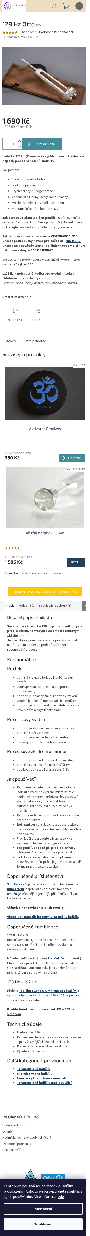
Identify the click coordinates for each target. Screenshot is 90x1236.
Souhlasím (43, 1224)
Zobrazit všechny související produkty (45, 592)
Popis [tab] (10, 605)
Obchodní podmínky (16, 1144)
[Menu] (79, 6)
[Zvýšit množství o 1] (19, 141)
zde (61, 1196)
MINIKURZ (73, 241)
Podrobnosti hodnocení (56, 32)
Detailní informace (15, 297)
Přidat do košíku (45, 144)
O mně (7, 1131)
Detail (76, 562)
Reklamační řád (13, 1150)
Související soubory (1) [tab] (55, 605)
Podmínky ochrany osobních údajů (26, 1137)
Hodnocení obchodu (16, 1125)
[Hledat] (54, 6)
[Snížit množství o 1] (19, 146)
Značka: (22, 37)
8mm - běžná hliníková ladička (26, 573)
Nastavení (43, 1208)
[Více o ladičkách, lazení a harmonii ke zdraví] (30, 1177)
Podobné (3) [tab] (27, 605)
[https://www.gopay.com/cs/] (53, 1177)
